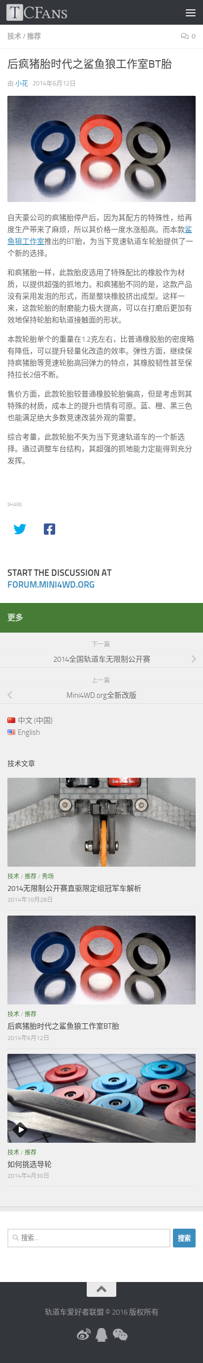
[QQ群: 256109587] (101, 1335)
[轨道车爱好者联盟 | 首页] (46, 12)
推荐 (34, 36)
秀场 (48, 876)
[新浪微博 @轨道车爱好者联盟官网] (84, 1335)
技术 (14, 36)
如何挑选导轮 (29, 1164)
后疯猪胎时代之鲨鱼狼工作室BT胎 (63, 1026)
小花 (21, 83)
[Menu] (190, 12)
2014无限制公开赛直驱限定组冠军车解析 (74, 888)
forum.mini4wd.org (51, 584)
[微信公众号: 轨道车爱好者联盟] (119, 1335)
